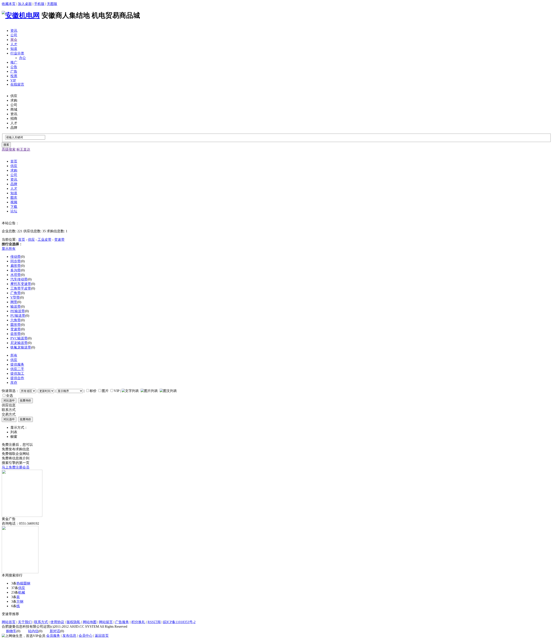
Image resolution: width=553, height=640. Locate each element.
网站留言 (106, 622)
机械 (21, 592)
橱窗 (13, 436)
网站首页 (9, 622)
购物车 (11, 631)
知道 (13, 49)
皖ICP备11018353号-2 (179, 622)
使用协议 (57, 622)
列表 (13, 432)
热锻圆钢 (23, 583)
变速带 (59, 239)
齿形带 (15, 334)
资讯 (13, 30)
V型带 (15, 297)
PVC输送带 (19, 338)
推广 (13, 62)
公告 (13, 67)
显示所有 (9, 248)
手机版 (39, 4)
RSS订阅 (154, 622)
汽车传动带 (19, 279)
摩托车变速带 (20, 284)
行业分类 (17, 53)
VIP (13, 80)
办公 (22, 58)
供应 (31, 239)
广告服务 (122, 622)
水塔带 (15, 275)
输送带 (15, 306)
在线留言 (17, 84)
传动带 (15, 256)
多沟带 (15, 270)
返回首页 (102, 635)
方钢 (19, 601)
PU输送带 (17, 315)
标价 (93, 391)
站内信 (33, 631)
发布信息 (69, 635)
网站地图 (90, 622)
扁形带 (15, 265)
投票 (13, 76)
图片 (105, 391)
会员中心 (85, 635)
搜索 (6, 144)
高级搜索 (9, 149)
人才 (13, 44)
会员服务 (53, 635)
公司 (13, 35)
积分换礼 (138, 622)
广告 (13, 71)
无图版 (52, 4)
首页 (21, 239)
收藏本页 (9, 4)
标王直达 (23, 149)
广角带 (15, 293)
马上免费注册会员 (15, 467)
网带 (13, 302)
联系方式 (41, 622)
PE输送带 (17, 311)
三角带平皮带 (20, 288)
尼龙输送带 (19, 343)
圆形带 (15, 324)
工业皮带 (44, 239)
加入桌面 (25, 4)
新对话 (55, 631)
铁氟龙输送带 (20, 347)
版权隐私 (73, 622)
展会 (13, 39)
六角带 (15, 320)
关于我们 (25, 622)
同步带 (15, 261)
